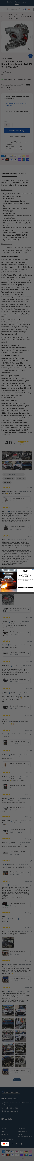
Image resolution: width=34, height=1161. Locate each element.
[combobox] (5, 1144)
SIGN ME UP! (25, 587)
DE (7, 1144)
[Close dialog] (33, 569)
